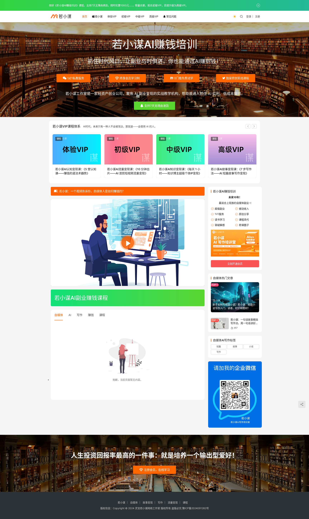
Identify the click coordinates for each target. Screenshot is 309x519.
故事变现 (148, 502)
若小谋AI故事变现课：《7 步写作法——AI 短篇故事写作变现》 (231, 171)
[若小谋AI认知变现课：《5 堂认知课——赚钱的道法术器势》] (77, 149)
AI (69, 315)
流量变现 (173, 502)
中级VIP (139, 16)
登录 (248, 16)
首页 (84, 16)
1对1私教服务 (75, 78)
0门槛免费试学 (183, 78)
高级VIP (153, 16)
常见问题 (171, 16)
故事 (235, 346)
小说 (251, 346)
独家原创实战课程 (237, 78)
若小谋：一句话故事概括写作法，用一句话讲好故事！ (244, 323)
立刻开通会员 (234, 263)
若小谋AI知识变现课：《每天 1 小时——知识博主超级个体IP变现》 (180, 171)
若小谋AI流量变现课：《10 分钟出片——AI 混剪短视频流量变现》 (128, 171)
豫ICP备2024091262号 (195, 508)
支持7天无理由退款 (156, 105)
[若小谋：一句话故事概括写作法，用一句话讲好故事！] (220, 323)
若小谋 (98, 16)
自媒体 (58, 315)
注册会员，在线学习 (157, 470)
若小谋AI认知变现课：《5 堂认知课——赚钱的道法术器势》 (75, 171)
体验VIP (111, 16)
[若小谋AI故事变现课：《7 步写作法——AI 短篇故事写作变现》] (232, 149)
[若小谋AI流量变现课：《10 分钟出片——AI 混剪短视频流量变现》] (128, 149)
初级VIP (125, 16)
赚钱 (91, 315)
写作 (79, 315)
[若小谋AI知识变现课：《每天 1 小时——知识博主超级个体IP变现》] (180, 149)
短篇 (219, 346)
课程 (59, 138)
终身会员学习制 (130, 78)
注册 (257, 16)
